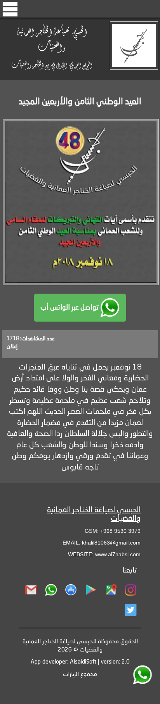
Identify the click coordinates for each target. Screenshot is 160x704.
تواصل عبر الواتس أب (70, 307)
